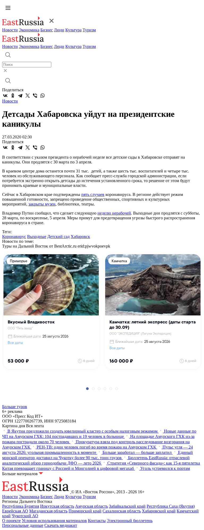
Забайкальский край (127, 506)
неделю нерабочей (114, 213)
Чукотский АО (25, 515)
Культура (73, 30)
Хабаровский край (159, 511)
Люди (59, 30)
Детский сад (58, 236)
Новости (10, 30)
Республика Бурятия (20, 506)
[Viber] (35, 95)
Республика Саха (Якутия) (171, 506)
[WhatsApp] (42, 95)
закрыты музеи (42, 204)
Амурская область (91, 506)
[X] (27, 95)
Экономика (29, 30)
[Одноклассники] (13, 95)
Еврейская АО (15, 511)
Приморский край (85, 511)
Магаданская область (48, 511)
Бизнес (46, 30)
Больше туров (14, 406)
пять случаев (92, 194)
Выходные (36, 236)
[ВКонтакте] (5, 95)
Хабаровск (80, 236)
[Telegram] (20, 95)
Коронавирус (14, 236)
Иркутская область (57, 506)
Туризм (89, 30)
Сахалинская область (122, 511)
